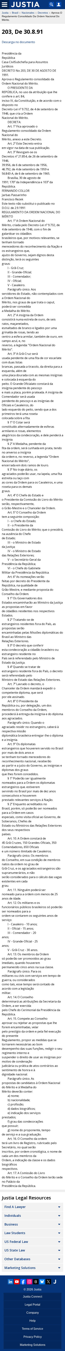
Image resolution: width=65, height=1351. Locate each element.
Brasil (15, 12)
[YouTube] (17, 1281)
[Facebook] (23, 1281)
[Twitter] (48, 1281)
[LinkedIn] (10, 1281)
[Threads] (35, 1281)
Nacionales (28, 12)
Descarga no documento (18, 42)
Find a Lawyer (15, 1207)
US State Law (14, 1250)
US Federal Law (16, 1241)
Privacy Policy (32, 1336)
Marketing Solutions (20, 1268)
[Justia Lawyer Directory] (54, 1281)
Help (32, 1320)
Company (32, 1312)
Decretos (43, 12)
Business (11, 1224)
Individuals (12, 1215)
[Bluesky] (42, 1281)
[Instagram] (29, 1281)
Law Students (14, 1233)
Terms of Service (32, 1328)
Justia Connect (32, 1296)
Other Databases (17, 1259)
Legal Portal (32, 1304)
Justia (5, 12)
